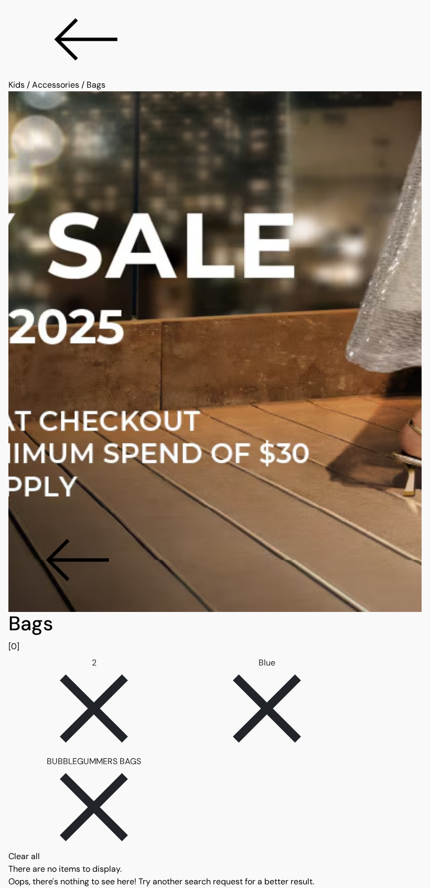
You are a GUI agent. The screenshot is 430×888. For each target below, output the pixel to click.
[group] (215, 632)
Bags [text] (96, 84)
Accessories (55, 84)
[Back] (215, 39)
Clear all (24, 856)
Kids (16, 84)
